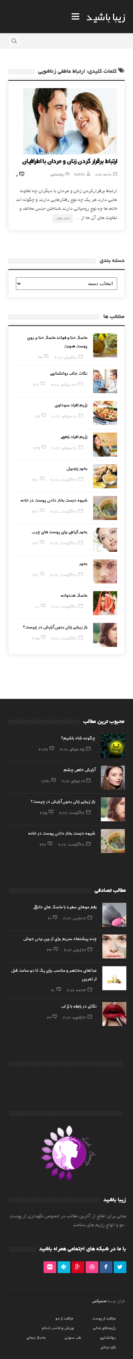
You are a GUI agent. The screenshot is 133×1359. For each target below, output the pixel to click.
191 (37, 416)
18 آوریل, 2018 (65, 357)
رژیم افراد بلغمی (74, 436)
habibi (79, 174)
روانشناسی (57, 174)
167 (35, 542)
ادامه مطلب (62, 218)
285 (36, 638)
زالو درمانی (108, 1346)
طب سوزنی (72, 1337)
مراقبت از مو (64, 1318)
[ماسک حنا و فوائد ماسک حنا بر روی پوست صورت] (105, 345)
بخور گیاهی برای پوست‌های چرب (60, 531)
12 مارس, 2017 (74, 918)
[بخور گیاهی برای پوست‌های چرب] (105, 540)
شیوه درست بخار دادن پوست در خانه (54, 500)
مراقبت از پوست (104, 1318)
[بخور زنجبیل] (105, 476)
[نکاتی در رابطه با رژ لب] (114, 1014)
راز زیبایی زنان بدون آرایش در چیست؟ (55, 627)
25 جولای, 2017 (72, 749)
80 (37, 606)
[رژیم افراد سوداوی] (105, 413)
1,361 (45, 780)
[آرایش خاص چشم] (113, 778)
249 (36, 447)
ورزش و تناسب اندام (58, 1327)
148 (36, 384)
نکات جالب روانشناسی (69, 373)
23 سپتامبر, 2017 (64, 384)
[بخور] (105, 571)
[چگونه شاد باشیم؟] (113, 746)
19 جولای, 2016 (73, 780)
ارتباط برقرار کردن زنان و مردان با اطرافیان (69, 160)
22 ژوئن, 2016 (75, 949)
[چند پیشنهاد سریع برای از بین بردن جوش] (114, 946)
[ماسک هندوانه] (105, 603)
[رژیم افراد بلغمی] (105, 445)
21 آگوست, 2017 (64, 606)
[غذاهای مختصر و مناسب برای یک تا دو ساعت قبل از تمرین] (114, 978)
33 (49, 949)
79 (49, 1017)
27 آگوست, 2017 (63, 479)
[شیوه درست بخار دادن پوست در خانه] (105, 508)
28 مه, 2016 (103, 174)
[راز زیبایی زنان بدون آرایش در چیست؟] (105, 635)
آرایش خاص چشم (79, 769)
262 (35, 511)
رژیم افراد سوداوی (71, 405)
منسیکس (99, 1300)
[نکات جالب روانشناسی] (105, 381)
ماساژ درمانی (35, 1337)
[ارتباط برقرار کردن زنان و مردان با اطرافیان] (70, 121)
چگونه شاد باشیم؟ (78, 738)
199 (39, 357)
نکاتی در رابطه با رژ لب (79, 1006)
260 (35, 479)
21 (49, 918)
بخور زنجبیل (77, 468)
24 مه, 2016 (76, 989)
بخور (83, 563)
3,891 (43, 749)
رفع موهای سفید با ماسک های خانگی (65, 906)
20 (53, 989)
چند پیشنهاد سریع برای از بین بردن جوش (60, 938)
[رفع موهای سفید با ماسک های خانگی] (114, 915)
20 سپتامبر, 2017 (64, 416)
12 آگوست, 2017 (64, 638)
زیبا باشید (105, 16)
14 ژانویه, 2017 (74, 1017)
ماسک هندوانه (74, 595)
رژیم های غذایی (104, 1327)
